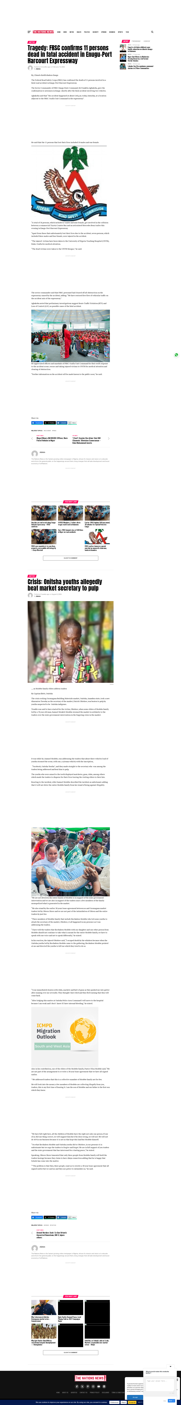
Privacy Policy (94, 1392)
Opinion (103, 32)
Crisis (47, 1225)
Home (59, 32)
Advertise (74, 1392)
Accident (48, 430)
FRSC (54, 430)
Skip (164, 1401)
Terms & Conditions (118, 1392)
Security (95, 32)
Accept (135, 1397)
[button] (177, 1380)
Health (79, 32)
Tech (127, 32)
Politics (87, 32)
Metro (72, 32)
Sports (120, 32)
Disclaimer (105, 1392)
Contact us (83, 1392)
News (65, 32)
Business (112, 32)
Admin (38, 69)
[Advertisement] (90, 14)
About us (65, 1392)
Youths (53, 1225)
